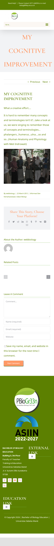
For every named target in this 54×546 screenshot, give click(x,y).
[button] (6, 277)
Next (45, 81)
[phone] (5, 485)
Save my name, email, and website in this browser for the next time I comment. (26, 350)
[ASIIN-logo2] (27, 416)
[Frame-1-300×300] (27, 389)
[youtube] (15, 480)
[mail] (20, 480)
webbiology (10, 193)
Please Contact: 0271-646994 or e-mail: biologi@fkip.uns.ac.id (32, 4)
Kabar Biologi (21, 197)
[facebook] (5, 480)
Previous (35, 81)
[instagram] (10, 480)
